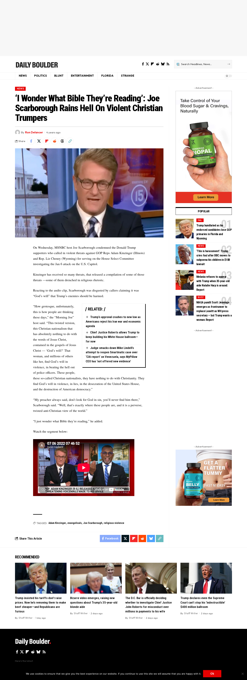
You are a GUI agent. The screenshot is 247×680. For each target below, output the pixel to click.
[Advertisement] (123, 28)
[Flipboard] (152, 64)
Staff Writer (26, 617)
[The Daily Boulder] (36, 64)
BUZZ (201, 297)
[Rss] (168, 64)
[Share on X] (38, 141)
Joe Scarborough (92, 523)
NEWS (20, 88)
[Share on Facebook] (31, 141)
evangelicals (74, 523)
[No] (242, 673)
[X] (147, 64)
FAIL (200, 220)
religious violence (114, 523)
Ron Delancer (34, 132)
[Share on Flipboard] (46, 141)
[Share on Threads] (62, 141)
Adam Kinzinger (57, 523)
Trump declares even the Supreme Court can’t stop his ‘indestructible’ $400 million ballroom (202, 602)
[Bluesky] (162, 64)
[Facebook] (143, 64)
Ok (212, 673)
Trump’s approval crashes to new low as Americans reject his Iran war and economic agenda (113, 321)
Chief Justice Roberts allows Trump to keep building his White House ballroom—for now (112, 337)
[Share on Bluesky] (151, 538)
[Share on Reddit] (54, 141)
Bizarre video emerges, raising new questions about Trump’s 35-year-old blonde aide (93, 602)
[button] (70, 141)
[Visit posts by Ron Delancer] (17, 132)
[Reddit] (157, 64)
